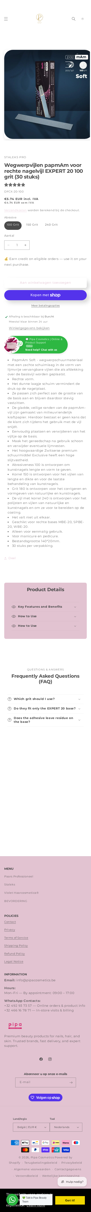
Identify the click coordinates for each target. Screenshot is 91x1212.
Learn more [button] (36, 1205)
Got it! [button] (70, 1200)
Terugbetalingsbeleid (40, 1162)
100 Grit (13, 224)
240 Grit (51, 224)
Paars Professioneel (18, 876)
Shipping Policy (16, 945)
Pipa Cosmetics (42, 1157)
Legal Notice (13, 961)
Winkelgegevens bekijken (29, 328)
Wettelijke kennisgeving (60, 1175)
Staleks (9, 884)
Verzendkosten (15, 210)
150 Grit (32, 224)
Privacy (9, 929)
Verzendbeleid (27, 1175)
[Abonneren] (71, 1082)
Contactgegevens (68, 1169)
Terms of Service (16, 937)
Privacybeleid (71, 1162)
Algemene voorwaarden (32, 1169)
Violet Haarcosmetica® (21, 892)
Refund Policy (14, 953)
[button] (6, 19)
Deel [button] (12, 558)
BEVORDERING (15, 901)
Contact (10, 921)
